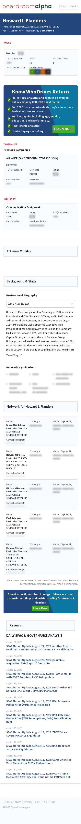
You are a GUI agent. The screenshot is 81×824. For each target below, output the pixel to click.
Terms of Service (12, 802)
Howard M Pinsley (15, 454)
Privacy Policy (32, 802)
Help (53, 802)
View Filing (12, 355)
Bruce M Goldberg (15, 425)
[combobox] (68, 7)
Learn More (63, 129)
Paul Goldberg (14, 518)
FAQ (45, 802)
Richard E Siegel (14, 548)
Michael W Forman (15, 488)
